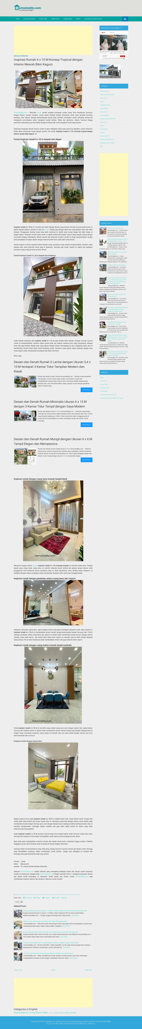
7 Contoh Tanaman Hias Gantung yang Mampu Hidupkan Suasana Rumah (48, 953)
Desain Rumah (61, 894)
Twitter (37, 898)
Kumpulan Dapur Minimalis (107, 119)
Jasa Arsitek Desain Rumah (93, 19)
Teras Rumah (104, 108)
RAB (101, 146)
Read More (86, 390)
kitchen (73, 1013)
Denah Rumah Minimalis (107, 94)
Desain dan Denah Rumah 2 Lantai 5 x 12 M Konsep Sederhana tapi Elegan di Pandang (117, 353)
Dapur (78, 19)
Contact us (103, 381)
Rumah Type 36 (104, 136)
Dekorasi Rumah (35, 894)
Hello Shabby (106, 1021)
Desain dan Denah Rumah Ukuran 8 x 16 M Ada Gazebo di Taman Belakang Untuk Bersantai (117, 309)
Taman (102, 125)
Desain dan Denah (29, 19)
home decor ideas (62, 1013)
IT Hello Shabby (58, 1024)
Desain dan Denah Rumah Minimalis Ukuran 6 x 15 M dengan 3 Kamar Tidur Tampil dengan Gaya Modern (50, 404)
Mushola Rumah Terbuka (107, 143)
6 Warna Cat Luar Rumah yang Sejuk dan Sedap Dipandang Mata (45, 921)
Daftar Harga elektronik (106, 139)
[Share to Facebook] (22, 902)
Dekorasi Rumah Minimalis (49, 894)
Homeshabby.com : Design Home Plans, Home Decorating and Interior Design (68, 1021)
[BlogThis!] (18, 902)
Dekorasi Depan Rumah (23, 894)
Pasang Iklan (104, 391)
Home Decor (21, 1012)
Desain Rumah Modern (73, 894)
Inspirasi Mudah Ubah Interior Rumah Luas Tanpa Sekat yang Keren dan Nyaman (50, 932)
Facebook (28, 898)
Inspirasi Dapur (104, 115)
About (102, 377)
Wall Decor (51, 1013)
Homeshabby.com (20, 113)
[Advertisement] (53, 40)
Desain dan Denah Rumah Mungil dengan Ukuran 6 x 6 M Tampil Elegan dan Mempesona (53, 441)
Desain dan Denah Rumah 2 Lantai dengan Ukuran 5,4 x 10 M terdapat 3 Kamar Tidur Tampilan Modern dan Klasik (52, 366)
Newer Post (18, 970)
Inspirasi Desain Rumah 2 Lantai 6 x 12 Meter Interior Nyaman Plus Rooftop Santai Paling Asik (55, 911)
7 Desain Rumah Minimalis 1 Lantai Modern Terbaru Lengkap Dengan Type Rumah (50, 943)
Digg (65, 898)
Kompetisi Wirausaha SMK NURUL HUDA (111, 398)
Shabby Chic (91, 1024)
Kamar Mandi (68, 19)
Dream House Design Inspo (115, 228)
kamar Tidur (103, 122)
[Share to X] (20, 902)
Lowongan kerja (104, 388)
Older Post (88, 970)
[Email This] (16, 902)
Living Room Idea (38, 1012)
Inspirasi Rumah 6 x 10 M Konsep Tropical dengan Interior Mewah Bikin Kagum (48, 62)
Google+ (47, 898)
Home (17, 19)
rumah (39, 113)
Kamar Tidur (55, 19)
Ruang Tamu (43, 19)
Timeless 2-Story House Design (116, 265)
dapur (101, 101)
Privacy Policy (104, 384)
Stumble (57, 898)
